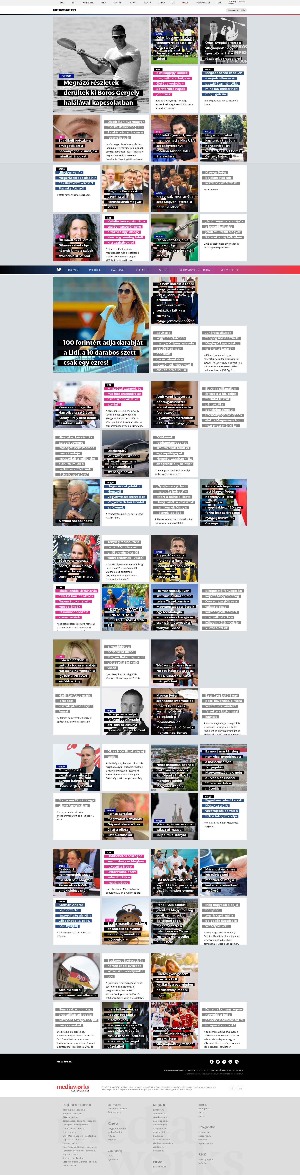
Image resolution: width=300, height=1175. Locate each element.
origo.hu (112, 1139)
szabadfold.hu (115, 1132)
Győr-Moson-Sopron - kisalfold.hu (79, 1136)
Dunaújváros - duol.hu (73, 1128)
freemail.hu (204, 1132)
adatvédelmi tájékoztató (173, 1070)
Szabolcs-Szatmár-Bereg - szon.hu (79, 1161)
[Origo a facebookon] (212, 1062)
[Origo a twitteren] (218, 1062)
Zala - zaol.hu (114, 1112)
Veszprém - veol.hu (117, 1108)
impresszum (226, 1070)
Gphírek (161, 3)
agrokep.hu (113, 1159)
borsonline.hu (160, 1166)
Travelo (147, 3)
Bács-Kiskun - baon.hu (73, 1110)
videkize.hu (158, 1147)
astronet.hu (158, 1110)
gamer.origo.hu (160, 1121)
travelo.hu (158, 1136)
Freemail (132, 3)
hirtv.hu (111, 1136)
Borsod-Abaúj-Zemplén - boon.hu (79, 1121)
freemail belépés (236, 10)
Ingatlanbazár (203, 3)
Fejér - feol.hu (69, 1132)
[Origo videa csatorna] (230, 1062)
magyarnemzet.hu (117, 1128)
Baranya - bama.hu (72, 1113)
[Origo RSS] (237, 1062)
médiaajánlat (238, 1070)
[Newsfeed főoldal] (64, 1062)
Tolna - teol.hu (69, 1165)
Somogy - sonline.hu (72, 1158)
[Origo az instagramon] (224, 1062)
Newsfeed (117, 3)
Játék (219, 3)
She (173, 3)
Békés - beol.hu (70, 1117)
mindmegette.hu (161, 1132)
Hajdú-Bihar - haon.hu (73, 1139)
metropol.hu (204, 1108)
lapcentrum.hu (205, 1143)
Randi (186, 3)
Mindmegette (88, 3)
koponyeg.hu (204, 1136)
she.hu (201, 1116)
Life (73, 3)
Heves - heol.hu (70, 1143)
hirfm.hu (202, 1163)
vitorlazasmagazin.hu (163, 1143)
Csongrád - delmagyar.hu (75, 1124)
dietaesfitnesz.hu (161, 1139)
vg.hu (110, 1155)
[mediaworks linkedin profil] (240, 1088)
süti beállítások (213, 1070)
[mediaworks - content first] (73, 1088)
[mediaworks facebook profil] (232, 1088)
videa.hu (202, 1139)
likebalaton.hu (160, 1124)
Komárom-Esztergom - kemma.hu (79, 1150)
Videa (103, 3)
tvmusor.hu (158, 1150)
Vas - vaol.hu (114, 1105)
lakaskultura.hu (160, 1117)
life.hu (201, 1112)
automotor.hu (159, 1113)
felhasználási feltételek (195, 1070)
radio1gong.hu (205, 1159)
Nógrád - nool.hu (70, 1154)
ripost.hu (202, 1105)
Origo (62, 3)
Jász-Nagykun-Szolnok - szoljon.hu (79, 1147)
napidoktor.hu (160, 1128)
